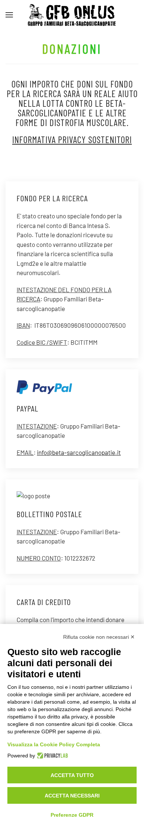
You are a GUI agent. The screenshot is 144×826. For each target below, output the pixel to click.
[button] (9, 15)
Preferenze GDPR (72, 815)
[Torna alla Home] (72, 15)
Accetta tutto (72, 775)
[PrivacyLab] (51, 755)
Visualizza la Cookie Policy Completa (53, 744)
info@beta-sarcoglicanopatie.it (79, 452)
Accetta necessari (72, 796)
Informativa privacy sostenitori (72, 139)
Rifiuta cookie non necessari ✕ (99, 637)
